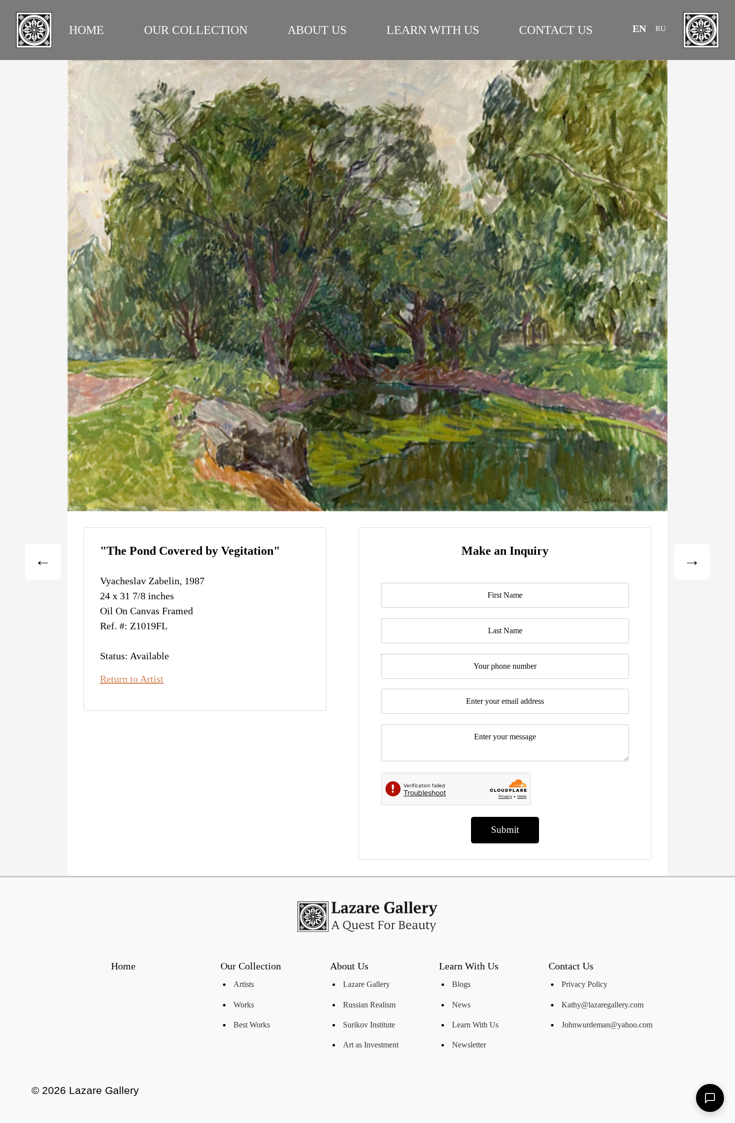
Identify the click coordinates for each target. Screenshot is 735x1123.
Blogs (461, 984)
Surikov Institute (369, 1024)
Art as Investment (370, 1044)
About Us (317, 30)
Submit (505, 829)
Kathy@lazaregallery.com (603, 1004)
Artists (244, 984)
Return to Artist (132, 678)
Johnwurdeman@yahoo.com (607, 1024)
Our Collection (196, 30)
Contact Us (555, 30)
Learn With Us (432, 30)
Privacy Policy (585, 984)
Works (244, 1004)
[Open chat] (710, 1098)
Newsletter (469, 1044)
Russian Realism (369, 1004)
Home (86, 30)
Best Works (252, 1024)
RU (661, 29)
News (461, 1004)
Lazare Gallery (366, 984)
